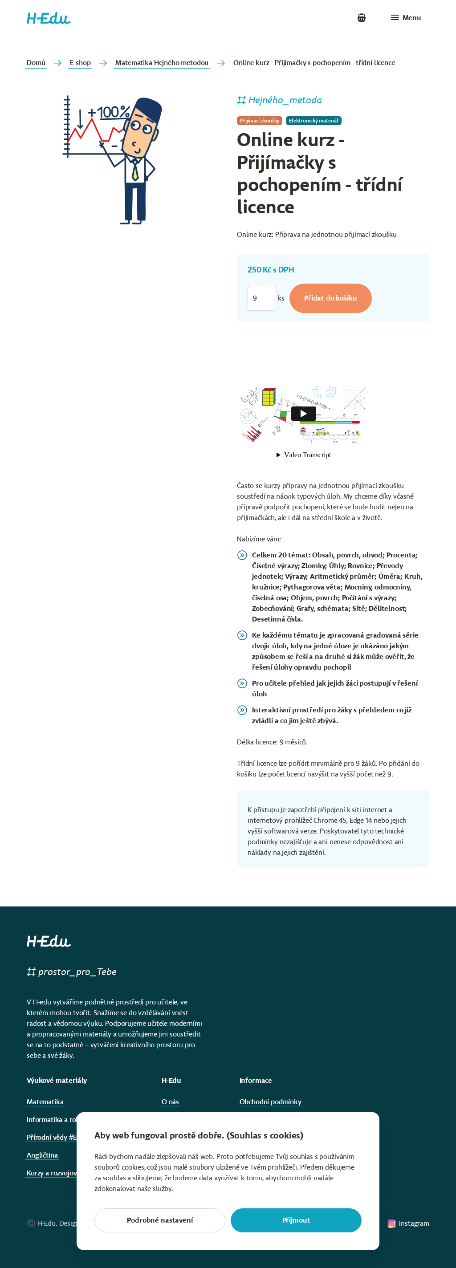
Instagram (414, 1223)
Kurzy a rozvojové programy (69, 1173)
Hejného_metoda (285, 100)
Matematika (45, 1101)
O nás (170, 1101)
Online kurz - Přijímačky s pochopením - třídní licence (314, 62)
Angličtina (42, 1155)
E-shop (80, 62)
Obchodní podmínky (270, 1101)
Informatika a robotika (61, 1119)
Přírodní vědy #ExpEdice (63, 1137)
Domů (36, 62)
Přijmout (296, 1220)
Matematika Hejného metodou (161, 62)
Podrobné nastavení (159, 1220)
